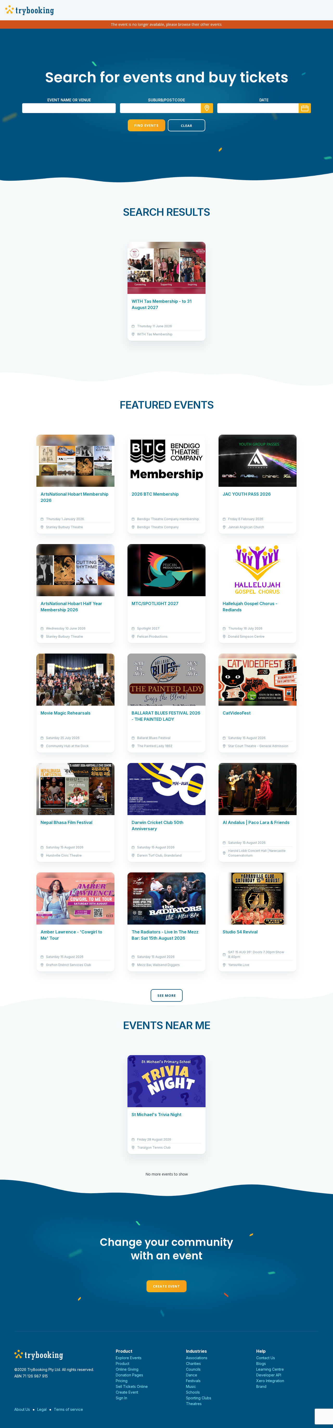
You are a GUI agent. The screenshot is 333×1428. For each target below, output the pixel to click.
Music (191, 1386)
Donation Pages (129, 1375)
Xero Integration (270, 1380)
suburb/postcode (166, 100)
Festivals (193, 1380)
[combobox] (166, 108)
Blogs (261, 1363)
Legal (42, 1409)
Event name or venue (69, 100)
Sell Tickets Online (132, 1386)
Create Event (166, 1286)
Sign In (121, 1398)
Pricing (121, 1380)
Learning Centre (270, 1369)
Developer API (268, 1375)
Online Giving (127, 1369)
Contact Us (265, 1358)
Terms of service (68, 1409)
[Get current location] (207, 108)
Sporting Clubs (198, 1398)
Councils (193, 1369)
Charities (193, 1363)
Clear (186, 125)
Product (122, 1363)
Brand (261, 1386)
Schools (193, 1392)
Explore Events (129, 1358)
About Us (22, 1409)
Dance (191, 1375)
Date (263, 100)
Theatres (194, 1403)
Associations (196, 1358)
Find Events (146, 125)
